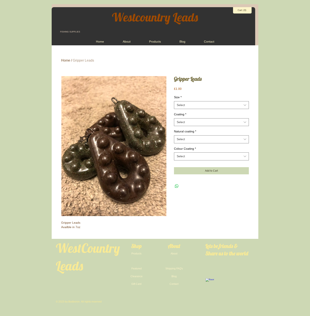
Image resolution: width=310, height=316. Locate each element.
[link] (242, 10)
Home (65, 60)
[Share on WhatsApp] (176, 186)
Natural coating (185, 131)
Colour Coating (185, 148)
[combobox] (211, 105)
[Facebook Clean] (210, 282)
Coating (180, 114)
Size (178, 97)
